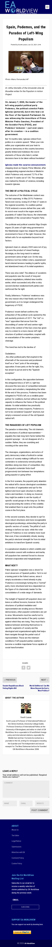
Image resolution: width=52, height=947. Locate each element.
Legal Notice (16, 841)
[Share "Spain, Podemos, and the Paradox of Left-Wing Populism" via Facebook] (23, 667)
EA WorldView (29, 943)
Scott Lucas (22, 45)
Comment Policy (18, 858)
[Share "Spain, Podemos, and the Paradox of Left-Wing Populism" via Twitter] (28, 667)
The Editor (15, 835)
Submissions (16, 846)
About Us (15, 830)
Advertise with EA (18, 852)
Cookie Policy (17, 863)
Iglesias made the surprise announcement (25, 164)
